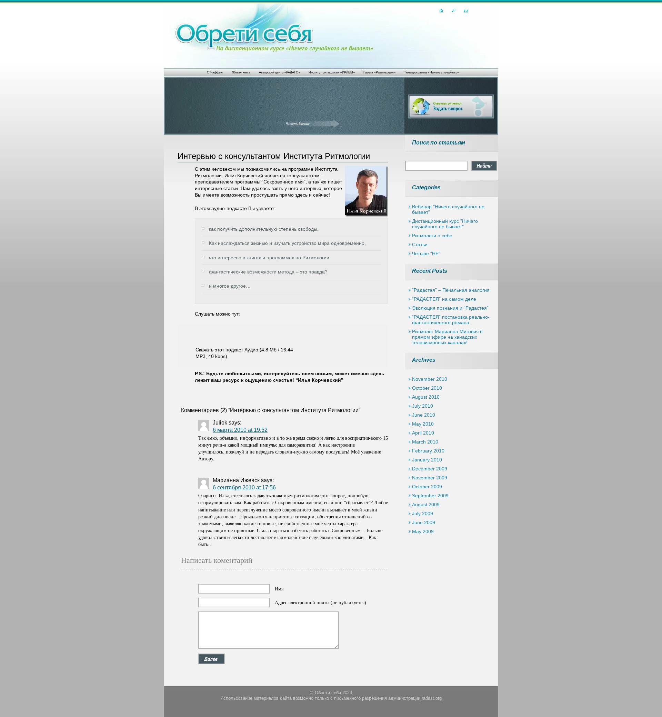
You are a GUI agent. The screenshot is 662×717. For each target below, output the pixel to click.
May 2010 (423, 424)
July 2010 (422, 406)
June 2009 (423, 522)
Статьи (420, 244)
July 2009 (422, 513)
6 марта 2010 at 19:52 (240, 430)
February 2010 (428, 451)
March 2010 (425, 442)
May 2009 (423, 531)
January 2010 (427, 459)
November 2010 (429, 379)
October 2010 (427, 388)
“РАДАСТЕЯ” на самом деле (444, 299)
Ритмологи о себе (432, 235)
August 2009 (426, 504)
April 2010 (423, 433)
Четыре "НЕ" (426, 253)
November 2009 (429, 477)
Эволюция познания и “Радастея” (450, 308)
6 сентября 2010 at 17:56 (244, 487)
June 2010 (423, 415)
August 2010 (426, 397)
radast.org (432, 698)
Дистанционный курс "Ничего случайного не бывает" (445, 223)
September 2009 (430, 495)
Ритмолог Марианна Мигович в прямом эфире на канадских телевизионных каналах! (447, 337)
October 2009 (427, 486)
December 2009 (429, 468)
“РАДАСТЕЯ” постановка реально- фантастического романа (451, 319)
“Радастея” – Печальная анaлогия (451, 290)
